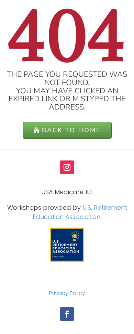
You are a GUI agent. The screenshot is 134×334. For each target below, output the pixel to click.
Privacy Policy (67, 293)
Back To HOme (71, 130)
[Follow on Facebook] (67, 314)
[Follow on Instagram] (67, 167)
